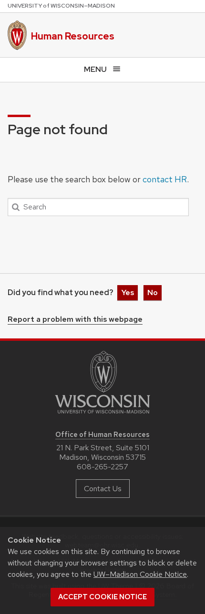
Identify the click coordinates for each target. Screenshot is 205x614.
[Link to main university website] (102, 415)
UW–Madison (61, 6)
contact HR (165, 179)
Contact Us (103, 489)
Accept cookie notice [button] (102, 597)
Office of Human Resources (102, 434)
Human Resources (72, 36)
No (152, 292)
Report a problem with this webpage (75, 320)
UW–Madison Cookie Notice (140, 574)
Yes (127, 292)
